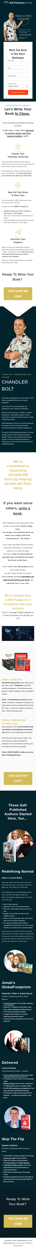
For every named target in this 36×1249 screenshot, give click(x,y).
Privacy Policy (18, 1246)
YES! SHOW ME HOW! (18, 293)
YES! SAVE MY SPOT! (18, 778)
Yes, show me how (18, 92)
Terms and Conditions (24, 1243)
